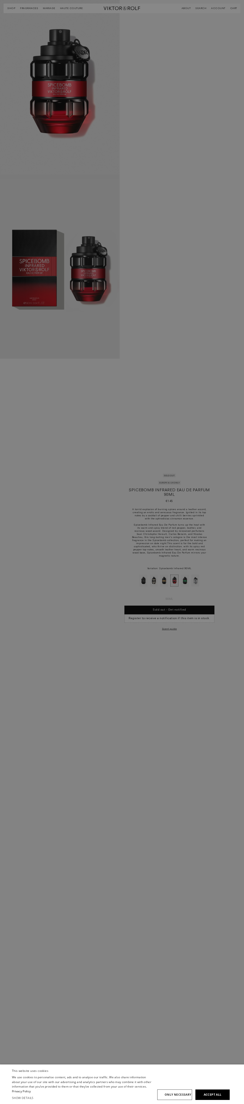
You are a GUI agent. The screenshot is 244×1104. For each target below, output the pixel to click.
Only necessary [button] (178, 1095)
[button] (82, 1098)
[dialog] (122, 1084)
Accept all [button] (213, 1095)
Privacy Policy (21, 1091)
